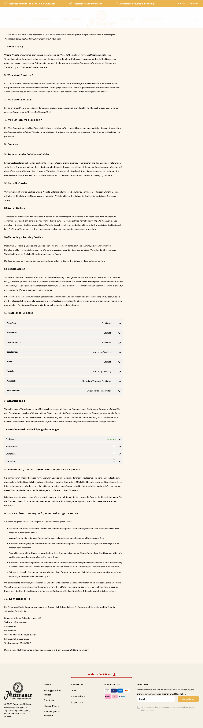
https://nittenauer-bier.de (31, 54)
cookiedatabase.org (45, 650)
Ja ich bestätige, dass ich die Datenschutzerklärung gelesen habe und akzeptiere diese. (168, 708)
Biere (20, 19)
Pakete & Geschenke (71, 19)
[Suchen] (173, 19)
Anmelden (188, 698)
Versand (48, 715)
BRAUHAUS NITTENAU (152, 19)
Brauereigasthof (52, 711)
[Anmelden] (184, 19)
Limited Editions (42, 19)
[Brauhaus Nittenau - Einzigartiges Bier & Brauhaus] (101, 19)
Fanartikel (127, 19)
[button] (195, 19)
